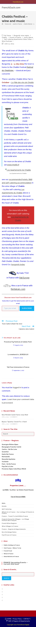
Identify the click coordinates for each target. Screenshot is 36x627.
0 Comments (13, 417)
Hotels (4, 506)
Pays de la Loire (7, 466)
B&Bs (3, 503)
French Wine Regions (9, 523)
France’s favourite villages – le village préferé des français (15, 519)
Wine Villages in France (10, 526)
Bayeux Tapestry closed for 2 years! (14, 421)
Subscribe (27, 308)
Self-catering (6, 509)
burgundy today (18, 264)
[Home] (2, 24)
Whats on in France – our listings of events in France (18, 512)
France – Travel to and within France (15, 516)
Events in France (15, 37)
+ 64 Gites (12, 490)
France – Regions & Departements (14, 529)
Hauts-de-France (8, 454)
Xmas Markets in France (11, 556)
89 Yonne (7, 35)
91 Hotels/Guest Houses (25, 490)
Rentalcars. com (18, 289)
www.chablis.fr (13, 165)
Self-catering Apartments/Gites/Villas (18, 39)
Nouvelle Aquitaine (8, 459)
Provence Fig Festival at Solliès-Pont (18, 342)
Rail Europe (24, 278)
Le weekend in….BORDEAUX (18, 354)
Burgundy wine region (21, 35)
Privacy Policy (17, 619)
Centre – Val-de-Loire (9, 449)
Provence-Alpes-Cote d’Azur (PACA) (14, 469)
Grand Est (5, 452)
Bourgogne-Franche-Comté (11, 447)
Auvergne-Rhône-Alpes (10, 444)
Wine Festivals (7, 41)
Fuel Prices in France (9, 535)
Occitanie (5, 461)
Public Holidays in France (12, 545)
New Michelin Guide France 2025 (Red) (15, 415)
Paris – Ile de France (9, 464)
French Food (8, 551)
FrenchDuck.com (11, 7)
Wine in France (8, 553)
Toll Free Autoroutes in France (18, 367)
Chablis (4, 37)
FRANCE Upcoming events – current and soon (16, 563)
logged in (17, 387)
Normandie (6, 456)
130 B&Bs (5, 490)
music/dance (28, 37)
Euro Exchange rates (9, 532)
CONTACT (26, 619)
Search (7, 578)
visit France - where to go (12, 548)
